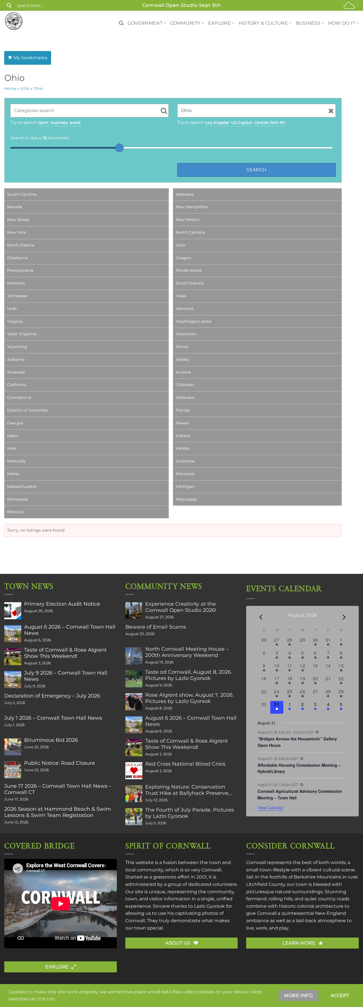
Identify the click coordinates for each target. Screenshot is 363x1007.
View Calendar (271, 807)
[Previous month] (261, 617)
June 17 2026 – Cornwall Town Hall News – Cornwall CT (57, 789)
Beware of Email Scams (155, 627)
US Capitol (241, 122)
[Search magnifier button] (9, 5)
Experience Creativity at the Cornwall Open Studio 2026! (180, 607)
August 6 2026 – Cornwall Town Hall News (69, 630)
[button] (121, 23)
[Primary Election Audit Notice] (12, 610)
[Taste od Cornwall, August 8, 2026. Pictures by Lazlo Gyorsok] (133, 678)
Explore (219, 23)
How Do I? (341, 23)
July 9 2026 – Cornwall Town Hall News (65, 676)
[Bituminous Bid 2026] (12, 746)
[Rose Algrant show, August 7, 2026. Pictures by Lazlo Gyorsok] (133, 701)
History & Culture (263, 23)
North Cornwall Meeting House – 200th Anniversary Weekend (187, 652)
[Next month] (344, 617)
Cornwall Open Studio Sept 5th (181, 5)
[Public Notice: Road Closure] (12, 769)
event (75, 122)
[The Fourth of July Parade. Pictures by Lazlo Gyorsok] (133, 816)
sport (43, 122)
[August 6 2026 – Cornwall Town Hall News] (12, 633)
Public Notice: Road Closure (59, 763)
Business (308, 23)
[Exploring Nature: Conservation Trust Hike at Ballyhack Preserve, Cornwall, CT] (133, 793)
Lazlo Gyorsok (209, 906)
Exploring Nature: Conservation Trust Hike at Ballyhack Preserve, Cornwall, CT (187, 790)
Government (145, 23)
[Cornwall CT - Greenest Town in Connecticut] (24, 21)
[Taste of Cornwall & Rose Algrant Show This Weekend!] (12, 656)
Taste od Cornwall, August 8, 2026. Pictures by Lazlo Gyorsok (188, 675)
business (59, 122)
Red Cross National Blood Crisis (185, 764)
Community (185, 23)
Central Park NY (269, 122)
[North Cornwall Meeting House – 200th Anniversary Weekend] (133, 655)
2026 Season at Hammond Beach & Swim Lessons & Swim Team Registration (57, 812)
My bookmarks (29, 57)
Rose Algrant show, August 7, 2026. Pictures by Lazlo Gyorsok (189, 698)
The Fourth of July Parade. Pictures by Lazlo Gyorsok (189, 813)
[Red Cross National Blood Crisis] (133, 770)
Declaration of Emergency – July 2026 (52, 696)
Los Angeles (217, 122)
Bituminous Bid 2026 (51, 740)
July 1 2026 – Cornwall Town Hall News (53, 718)
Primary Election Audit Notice (62, 604)
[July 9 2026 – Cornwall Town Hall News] (12, 679)
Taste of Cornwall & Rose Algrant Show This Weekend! (65, 653)
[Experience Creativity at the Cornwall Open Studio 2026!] (133, 610)
